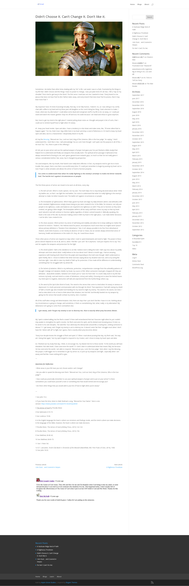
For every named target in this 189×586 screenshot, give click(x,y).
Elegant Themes (71, 582)
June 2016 (135, 115)
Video (134, 249)
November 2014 (138, 166)
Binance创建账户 (138, 63)
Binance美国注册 (138, 84)
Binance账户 (136, 78)
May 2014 (135, 183)
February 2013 (137, 213)
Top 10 (134, 245)
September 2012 (138, 230)
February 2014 (137, 189)
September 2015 (138, 142)
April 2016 (135, 122)
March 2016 (136, 125)
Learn (52, 577)
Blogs (139, 4)
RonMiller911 (137, 242)
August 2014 (136, 176)
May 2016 (135, 119)
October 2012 (137, 226)
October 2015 (137, 139)
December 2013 (138, 196)
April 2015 (135, 152)
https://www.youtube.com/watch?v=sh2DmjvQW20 (59, 404)
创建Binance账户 (138, 57)
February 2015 (137, 159)
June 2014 (135, 179)
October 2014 (137, 169)
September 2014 (138, 172)
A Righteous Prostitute (114, 467)
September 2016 (138, 108)
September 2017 (138, 95)
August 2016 (136, 112)
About (146, 4)
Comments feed (138, 264)
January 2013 (136, 216)
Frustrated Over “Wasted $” (142, 66)
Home (132, 4)
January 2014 (136, 193)
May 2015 (135, 149)
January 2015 (136, 162)
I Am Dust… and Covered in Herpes (47, 467)
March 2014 (136, 186)
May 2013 (135, 206)
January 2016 (136, 129)
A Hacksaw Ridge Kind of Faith (48, 546)
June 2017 (135, 98)
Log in (134, 258)
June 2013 (135, 203)
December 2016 (138, 102)
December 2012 (138, 220)
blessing (46, 139)
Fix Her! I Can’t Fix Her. (140, 48)
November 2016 (138, 105)
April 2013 (135, 209)
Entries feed (136, 261)
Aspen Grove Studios (48, 582)
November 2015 (138, 135)
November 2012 (138, 223)
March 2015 (136, 156)
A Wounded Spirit (138, 239)
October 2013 (137, 199)
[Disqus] (78, 504)
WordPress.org (137, 268)
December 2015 (138, 132)
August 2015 (136, 146)
